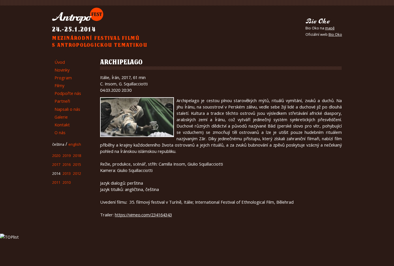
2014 (57, 182)
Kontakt (64, 133)
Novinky (64, 71)
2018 (83, 165)
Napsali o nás (71, 115)
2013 (70, 182)
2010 (70, 191)
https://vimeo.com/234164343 (143, 215)
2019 (70, 165)
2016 (70, 174)
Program (65, 80)
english (80, 154)
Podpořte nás (70, 97)
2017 (57, 174)
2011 (57, 191)
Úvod (61, 62)
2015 (83, 174)
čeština (60, 154)
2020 (57, 165)
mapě (330, 28)
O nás (61, 142)
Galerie (63, 124)
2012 (83, 182)
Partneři (64, 106)
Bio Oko (335, 34)
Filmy (61, 89)
